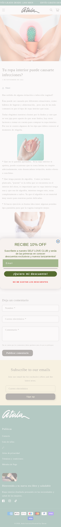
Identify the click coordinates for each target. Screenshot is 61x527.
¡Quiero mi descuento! (30, 273)
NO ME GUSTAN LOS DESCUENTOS (30, 282)
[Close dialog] (58, 241)
